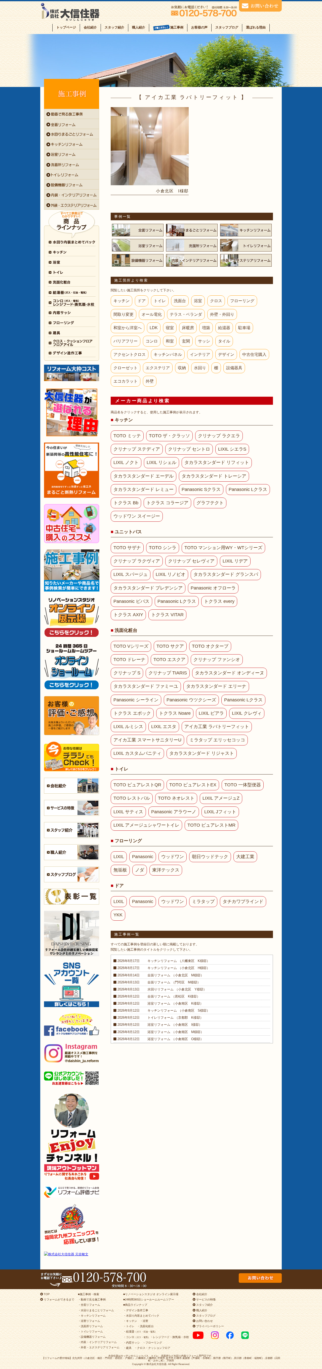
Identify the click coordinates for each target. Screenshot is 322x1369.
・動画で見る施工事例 (92, 1299)
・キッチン (130, 1320)
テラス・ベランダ (186, 314)
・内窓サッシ (131, 1342)
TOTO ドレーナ (129, 659)
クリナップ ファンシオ (216, 659)
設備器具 (234, 368)
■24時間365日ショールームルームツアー (148, 1299)
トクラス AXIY (128, 614)
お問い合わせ (204, 1320)
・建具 (127, 1347)
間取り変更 (123, 314)
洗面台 (180, 301)
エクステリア (158, 368)
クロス (216, 301)
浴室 (198, 301)
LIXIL (118, 856)
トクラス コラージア (167, 502)
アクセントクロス (129, 354)
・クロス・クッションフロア (152, 1347)
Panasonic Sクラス (201, 489)
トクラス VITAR (167, 614)
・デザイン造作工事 (135, 1310)
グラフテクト (210, 502)
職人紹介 (138, 27)
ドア (142, 301)
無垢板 (120, 870)
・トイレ (128, 1326)
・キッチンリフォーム (92, 1315)
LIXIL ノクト (126, 462)
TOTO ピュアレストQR (137, 784)
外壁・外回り (222, 314)
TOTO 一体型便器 (242, 784)
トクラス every (219, 601)
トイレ (160, 301)
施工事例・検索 (89, 1294)
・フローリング (152, 1342)
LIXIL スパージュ (130, 574)
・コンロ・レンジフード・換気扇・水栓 (156, 1337)
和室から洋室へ (127, 328)
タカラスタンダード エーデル (143, 476)
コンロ (152, 341)
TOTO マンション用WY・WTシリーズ (223, 547)
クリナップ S (126, 672)
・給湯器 (140, 1331)
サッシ (204, 341)
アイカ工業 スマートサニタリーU (147, 739)
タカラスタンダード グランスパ (225, 574)
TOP (46, 1294)
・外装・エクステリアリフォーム (98, 1347)
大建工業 (245, 856)
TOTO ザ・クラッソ (169, 435)
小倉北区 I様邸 (172, 191)
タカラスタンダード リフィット (216, 462)
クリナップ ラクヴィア (136, 561)
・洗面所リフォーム (90, 1326)
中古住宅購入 (254, 354)
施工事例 (176, 27)
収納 (182, 368)
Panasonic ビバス (131, 601)
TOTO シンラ (162, 547)
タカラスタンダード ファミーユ (145, 686)
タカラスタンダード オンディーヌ (229, 672)
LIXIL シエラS (232, 449)
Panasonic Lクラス (248, 489)
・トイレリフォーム (90, 1331)
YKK (118, 914)
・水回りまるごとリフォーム (96, 1310)
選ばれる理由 (256, 27)
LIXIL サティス (128, 811)
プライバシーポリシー (209, 1326)
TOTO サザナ (127, 547)
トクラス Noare (175, 713)
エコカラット (125, 381)
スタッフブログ (226, 27)
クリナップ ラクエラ (219, 435)
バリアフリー (125, 341)
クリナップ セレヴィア (191, 561)
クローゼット (125, 368)
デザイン (226, 354)
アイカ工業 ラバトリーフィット (216, 726)
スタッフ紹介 (114, 27)
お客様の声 (199, 27)
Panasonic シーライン (135, 699)
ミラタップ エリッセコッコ (217, 739)
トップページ (66, 27)
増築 (206, 328)
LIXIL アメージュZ (221, 798)
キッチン (121, 301)
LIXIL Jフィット (220, 811)
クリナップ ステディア (136, 449)
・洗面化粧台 (145, 1326)
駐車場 (244, 328)
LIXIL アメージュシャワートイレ (146, 825)
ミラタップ (203, 901)
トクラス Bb (125, 502)
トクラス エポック (132, 713)
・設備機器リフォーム (92, 1336)
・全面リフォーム (89, 1304)
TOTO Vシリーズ (130, 646)
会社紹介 (90, 27)
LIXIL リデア (235, 561)
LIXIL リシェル (161, 462)
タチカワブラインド (243, 901)
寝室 (170, 328)
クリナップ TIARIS (167, 672)
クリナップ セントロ (189, 449)
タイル (224, 341)
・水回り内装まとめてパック (141, 1315)
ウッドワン (172, 856)
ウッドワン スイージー (136, 516)
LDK (154, 328)
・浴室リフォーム (89, 1320)
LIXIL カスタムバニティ (137, 753)
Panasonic (142, 856)
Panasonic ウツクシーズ (191, 699)
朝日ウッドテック (210, 856)
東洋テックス (165, 870)
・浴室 (144, 1320)
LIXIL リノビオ (170, 574)
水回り (200, 368)
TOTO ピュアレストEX (192, 784)
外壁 (150, 381)
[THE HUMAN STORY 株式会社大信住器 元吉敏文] (71, 1254)
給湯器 (224, 328)
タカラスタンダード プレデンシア (148, 587)
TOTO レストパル (131, 798)
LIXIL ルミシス (128, 726)
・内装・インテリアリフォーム (97, 1342)
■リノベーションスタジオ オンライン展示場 (150, 1294)
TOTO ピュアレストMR (211, 825)
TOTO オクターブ (210, 646)
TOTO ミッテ (127, 435)
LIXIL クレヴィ (247, 713)
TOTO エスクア (169, 659)
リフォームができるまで (58, 1299)
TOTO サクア (170, 646)
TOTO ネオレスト (176, 798)
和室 (170, 341)
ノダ (139, 870)
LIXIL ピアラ (211, 713)
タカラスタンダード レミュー (143, 489)
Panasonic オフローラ (213, 587)
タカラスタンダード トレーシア (214, 476)
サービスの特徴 (205, 1299)
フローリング (242, 301)
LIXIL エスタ (163, 726)
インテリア (200, 354)
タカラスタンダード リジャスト (201, 753)
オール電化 (152, 314)
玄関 (186, 341)
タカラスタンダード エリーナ (216, 686)
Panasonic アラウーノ (173, 811)
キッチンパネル (168, 354)
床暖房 (188, 328)
